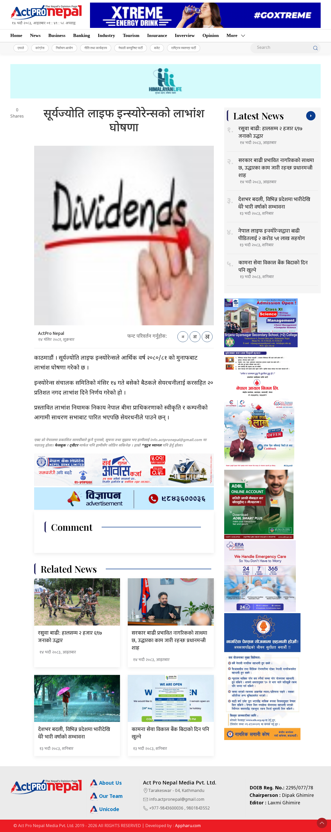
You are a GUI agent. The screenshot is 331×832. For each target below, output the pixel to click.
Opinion (210, 35)
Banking (81, 35)
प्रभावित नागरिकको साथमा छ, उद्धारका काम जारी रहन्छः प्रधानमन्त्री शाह (169, 640)
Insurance (157, 35)
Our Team (110, 797)
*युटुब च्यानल (151, 445)
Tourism (131, 35)
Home (16, 35)
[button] (322, 823)
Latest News (258, 115)
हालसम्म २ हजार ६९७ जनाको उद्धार (70, 637)
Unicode (108, 810)
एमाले (21, 48)
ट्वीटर (73, 445)
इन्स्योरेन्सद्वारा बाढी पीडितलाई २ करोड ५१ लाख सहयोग (271, 235)
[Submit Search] (315, 48)
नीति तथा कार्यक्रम (95, 48)
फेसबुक (60, 445)
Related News (69, 568)
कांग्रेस (39, 48)
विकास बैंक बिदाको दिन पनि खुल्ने (170, 733)
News (35, 35)
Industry (106, 35)
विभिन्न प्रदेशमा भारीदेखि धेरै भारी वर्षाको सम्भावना (74, 733)
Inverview (185, 35)
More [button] (232, 35)
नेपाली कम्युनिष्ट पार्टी (130, 48)
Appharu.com (188, 826)
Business (56, 35)
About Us (110, 783)
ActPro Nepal (51, 333)
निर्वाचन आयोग (64, 48)
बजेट (157, 48)
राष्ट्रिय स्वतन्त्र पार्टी (183, 48)
